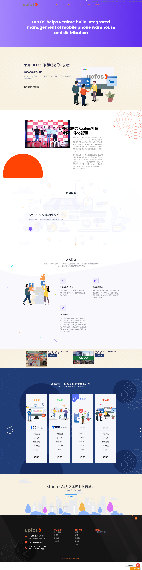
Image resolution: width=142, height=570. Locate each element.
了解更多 (36, 457)
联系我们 (79, 4)
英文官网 (87, 4)
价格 (63, 4)
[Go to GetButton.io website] (138, 568)
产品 (57, 4)
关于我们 (70, 4)
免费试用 (96, 4)
